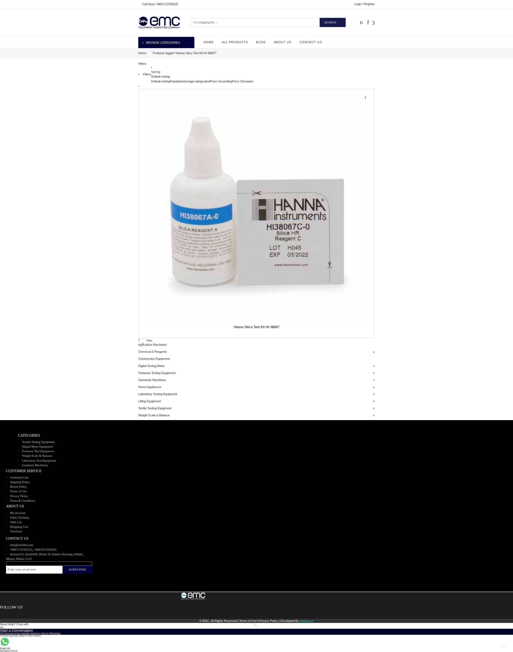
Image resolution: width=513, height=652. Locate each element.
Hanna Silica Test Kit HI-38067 (256, 327)
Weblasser (307, 621)
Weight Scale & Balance (154, 415)
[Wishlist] (365, 97)
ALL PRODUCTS (235, 42)
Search (330, 22)
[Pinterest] (7, 614)
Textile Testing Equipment (154, 408)
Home (142, 53)
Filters (142, 63)
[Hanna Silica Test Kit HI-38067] (256, 206)
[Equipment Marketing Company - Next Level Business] (159, 22)
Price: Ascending (221, 81)
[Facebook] (1, 614)
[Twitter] (4, 614)
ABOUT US (283, 42)
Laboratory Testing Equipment (157, 394)
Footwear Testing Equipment (156, 373)
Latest (206, 81)
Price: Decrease (242, 81)
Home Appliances (149, 387)
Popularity (176, 81)
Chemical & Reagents (152, 351)
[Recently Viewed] (503, 642)
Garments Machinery (152, 380)
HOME (208, 42)
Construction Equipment (154, 358)
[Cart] (361, 22)
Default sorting (160, 76)
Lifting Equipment (149, 401)
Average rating (192, 81)
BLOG (261, 42)
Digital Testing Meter (151, 366)
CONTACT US (311, 42)
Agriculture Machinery (152, 344)
